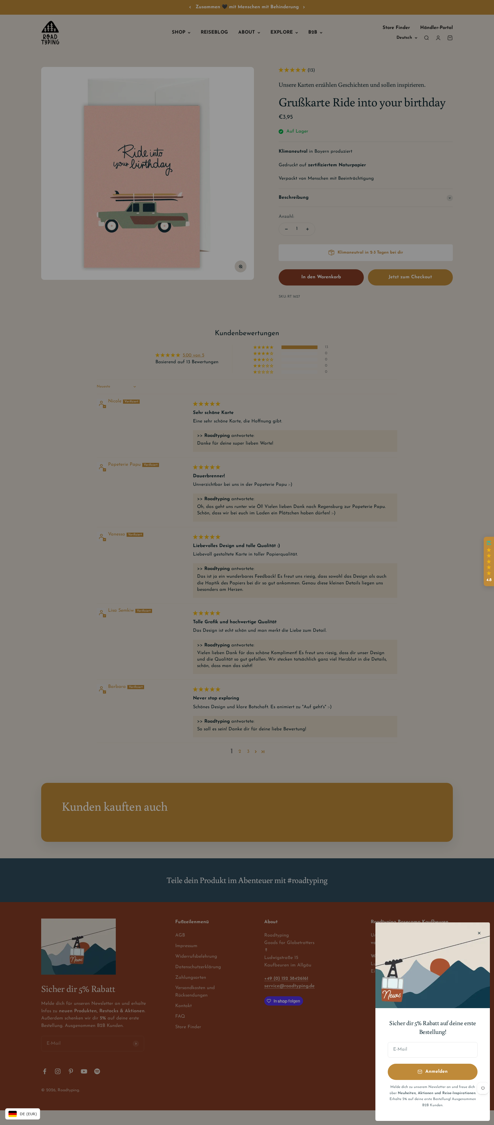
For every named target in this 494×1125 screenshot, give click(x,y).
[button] (489, 561)
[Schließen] (479, 933)
